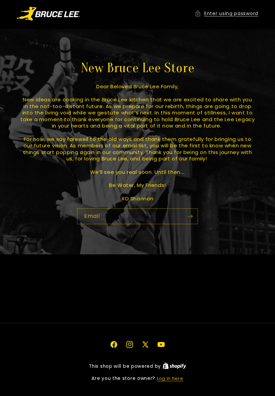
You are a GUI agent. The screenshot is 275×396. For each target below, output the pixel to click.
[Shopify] (174, 366)
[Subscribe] (190, 216)
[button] (226, 13)
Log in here (170, 378)
